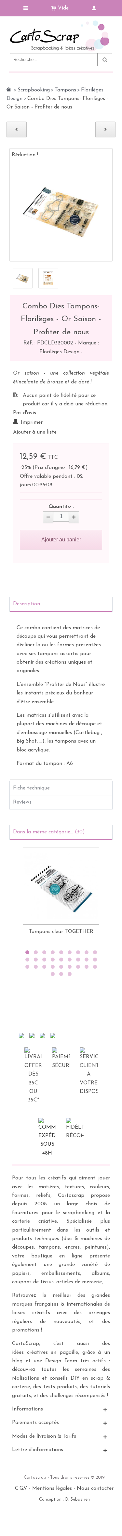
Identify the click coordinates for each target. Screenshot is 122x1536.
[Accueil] (9, 89)
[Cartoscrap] (61, 23)
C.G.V (21, 1488)
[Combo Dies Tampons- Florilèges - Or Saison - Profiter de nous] (22, 278)
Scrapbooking (34, 90)
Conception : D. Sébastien (64, 1499)
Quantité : (61, 506)
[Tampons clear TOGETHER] (61, 886)
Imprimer (32, 422)
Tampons (65, 90)
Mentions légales (52, 1488)
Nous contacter (95, 1488)
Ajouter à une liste (35, 432)
